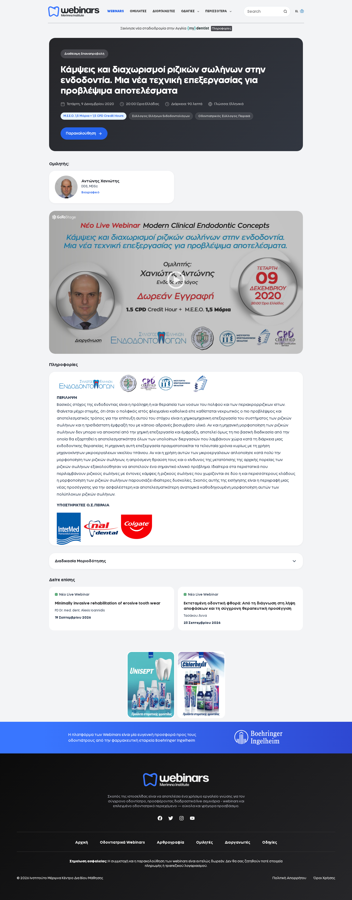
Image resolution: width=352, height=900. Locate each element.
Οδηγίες (188, 11)
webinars (230, 801)
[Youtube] (192, 819)
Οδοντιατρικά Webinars (122, 842)
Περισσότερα (216, 11)
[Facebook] (160, 819)
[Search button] (285, 11)
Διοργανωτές (164, 11)
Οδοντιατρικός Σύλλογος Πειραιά (224, 116)
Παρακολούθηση (81, 133)
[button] (299, 11)
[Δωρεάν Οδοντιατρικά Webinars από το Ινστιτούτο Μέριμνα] (176, 775)
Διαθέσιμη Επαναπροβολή (84, 53)
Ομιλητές (138, 11)
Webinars (115, 11)
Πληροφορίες (221, 28)
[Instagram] (181, 819)
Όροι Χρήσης (324, 878)
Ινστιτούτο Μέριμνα (45, 878)
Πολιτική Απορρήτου (289, 878)
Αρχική (81, 842)
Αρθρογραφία (170, 842)
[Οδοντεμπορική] (151, 654)
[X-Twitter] (170, 819)
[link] (151, 684)
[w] (74, 11)
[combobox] (262, 11)
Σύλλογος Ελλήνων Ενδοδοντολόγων (161, 116)
